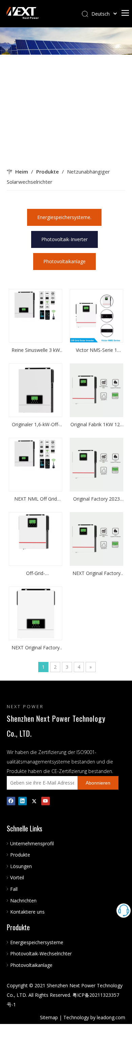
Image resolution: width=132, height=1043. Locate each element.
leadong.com (111, 1017)
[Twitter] (34, 800)
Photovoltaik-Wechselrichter (41, 953)
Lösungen (21, 866)
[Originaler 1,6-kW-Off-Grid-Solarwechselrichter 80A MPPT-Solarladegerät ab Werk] (35, 389)
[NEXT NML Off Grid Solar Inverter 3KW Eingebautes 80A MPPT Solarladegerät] (35, 454)
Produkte (20, 854)
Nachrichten (23, 900)
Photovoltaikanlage (64, 261)
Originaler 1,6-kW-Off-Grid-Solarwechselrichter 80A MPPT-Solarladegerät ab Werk (35, 425)
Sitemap (49, 1017)
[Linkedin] (22, 800)
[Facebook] (11, 800)
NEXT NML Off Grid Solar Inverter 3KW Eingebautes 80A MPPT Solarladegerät (35, 499)
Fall (14, 889)
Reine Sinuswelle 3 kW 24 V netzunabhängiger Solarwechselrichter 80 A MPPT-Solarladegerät (35, 350)
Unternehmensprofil (32, 843)
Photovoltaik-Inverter (64, 239)
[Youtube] (45, 800)
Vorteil (17, 877)
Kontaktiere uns (27, 912)
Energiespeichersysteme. (64, 217)
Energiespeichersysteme (36, 942)
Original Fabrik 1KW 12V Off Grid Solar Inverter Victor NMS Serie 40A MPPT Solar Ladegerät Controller (96, 425)
